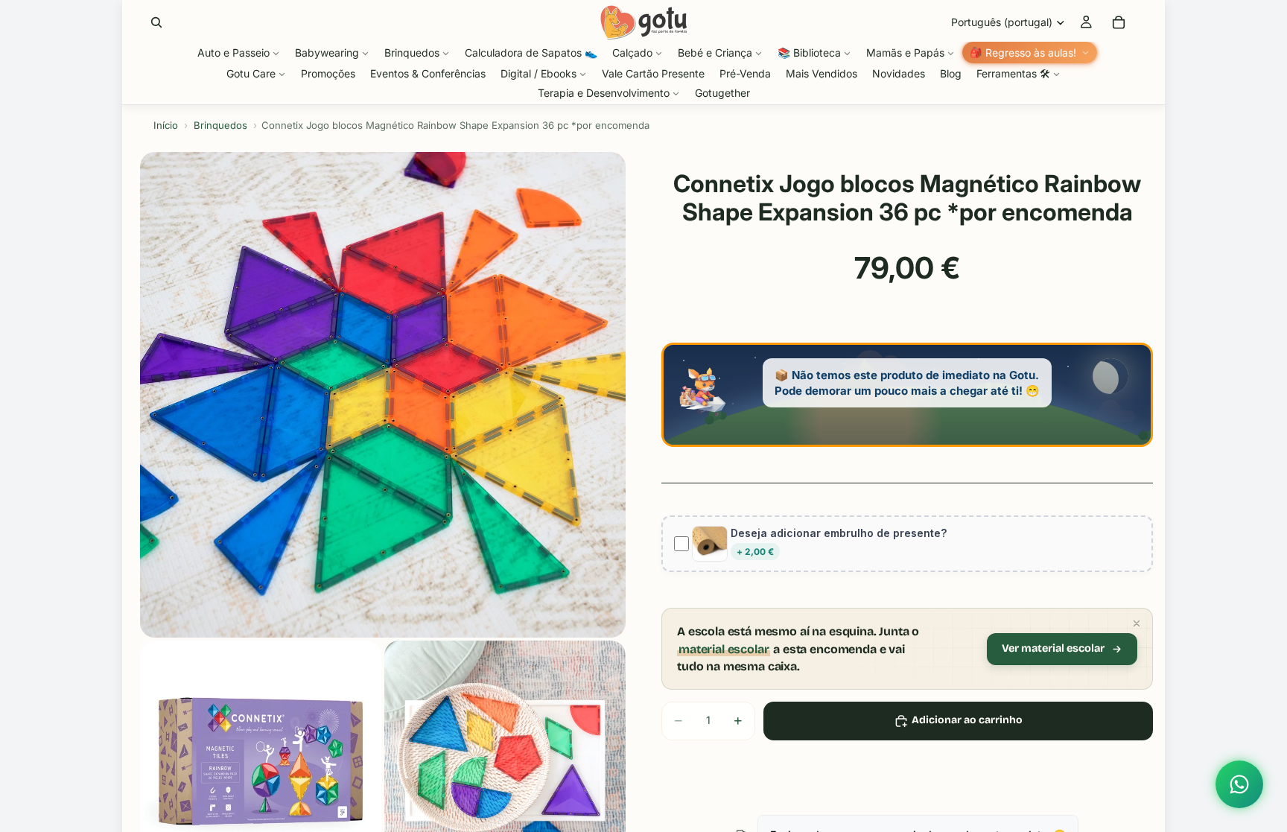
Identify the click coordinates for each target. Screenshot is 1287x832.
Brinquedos (220, 125)
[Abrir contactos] (1239, 784)
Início (165, 125)
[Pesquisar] (156, 22)
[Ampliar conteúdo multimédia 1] (383, 395)
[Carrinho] (1118, 22)
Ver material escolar (1053, 648)
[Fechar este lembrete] (1136, 623)
